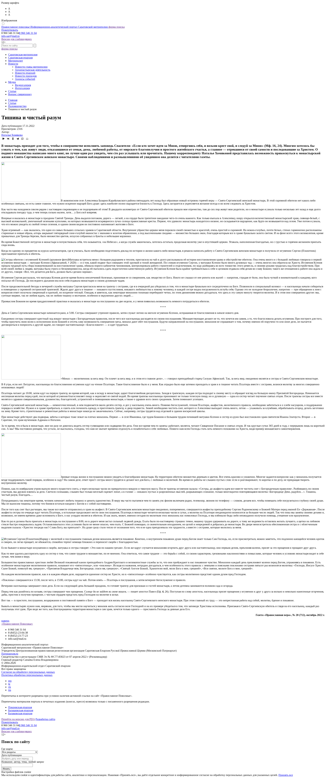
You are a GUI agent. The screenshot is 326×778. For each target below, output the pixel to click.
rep (10, 680)
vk (9, 687)
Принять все (285, 775)
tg (9, 683)
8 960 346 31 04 (28, 33)
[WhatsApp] (22, 139)
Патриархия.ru (9, 653)
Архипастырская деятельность (32, 69)
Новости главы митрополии (31, 66)
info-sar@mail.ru (10, 36)
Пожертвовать (9, 30)
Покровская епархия (20, 707)
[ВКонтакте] (8, 139)
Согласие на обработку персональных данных (28, 672)
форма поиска (116, 26)
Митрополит (15, 60)
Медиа (12, 82)
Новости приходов (26, 76)
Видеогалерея (23, 85)
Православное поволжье (54, 26)
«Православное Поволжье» (17, 623)
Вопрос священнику (20, 94)
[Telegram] (18, 139)
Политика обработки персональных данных (26, 675)
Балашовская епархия (20, 710)
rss (9, 690)
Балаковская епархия (20, 713)
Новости (13, 63)
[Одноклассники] (13, 139)
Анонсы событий (25, 79)
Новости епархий (25, 72)
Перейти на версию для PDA (18, 719)
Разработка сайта (45, 719)
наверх (5, 620)
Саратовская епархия (20, 57)
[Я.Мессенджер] (3, 139)
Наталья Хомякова (12, 135)
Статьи (12, 91)
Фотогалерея (22, 88)
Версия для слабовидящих (16, 39)
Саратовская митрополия (22, 54)
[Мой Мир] (27, 139)
